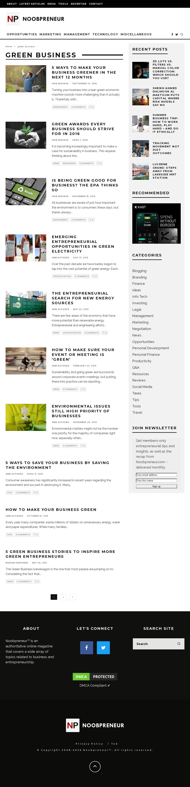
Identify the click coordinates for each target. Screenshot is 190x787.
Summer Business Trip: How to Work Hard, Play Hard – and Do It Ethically (166, 123)
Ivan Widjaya (60, 83)
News (56, 163)
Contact (96, 3)
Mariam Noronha (17, 563)
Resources (69, 163)
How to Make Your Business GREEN (51, 509)
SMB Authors (60, 257)
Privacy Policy (89, 743)
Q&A (135, 367)
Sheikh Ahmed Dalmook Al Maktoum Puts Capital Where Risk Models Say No (166, 96)
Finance (138, 284)
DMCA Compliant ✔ (95, 685)
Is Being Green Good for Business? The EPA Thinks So (85, 185)
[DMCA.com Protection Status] (95, 680)
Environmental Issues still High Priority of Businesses (81, 411)
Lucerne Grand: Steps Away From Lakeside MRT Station (165, 171)
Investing (139, 303)
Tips (9, 492)
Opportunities (22, 34)
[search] (178, 643)
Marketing (51, 34)
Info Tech (139, 297)
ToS (114, 743)
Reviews (139, 380)
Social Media (142, 387)
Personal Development (150, 348)
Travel (137, 412)
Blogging (139, 271)
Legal (136, 309)
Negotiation (141, 329)
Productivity (141, 361)
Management (77, 34)
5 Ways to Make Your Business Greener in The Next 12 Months (84, 72)
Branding (139, 277)
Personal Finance (146, 354)
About (12, 3)
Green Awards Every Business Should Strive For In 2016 (83, 129)
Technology (105, 34)
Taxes (136, 393)
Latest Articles (32, 3)
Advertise (78, 3)
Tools (63, 3)
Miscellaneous (136, 34)
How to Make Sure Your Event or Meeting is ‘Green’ (83, 355)
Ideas (51, 3)
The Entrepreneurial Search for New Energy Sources (83, 298)
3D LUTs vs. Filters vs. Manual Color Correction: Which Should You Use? (166, 70)
